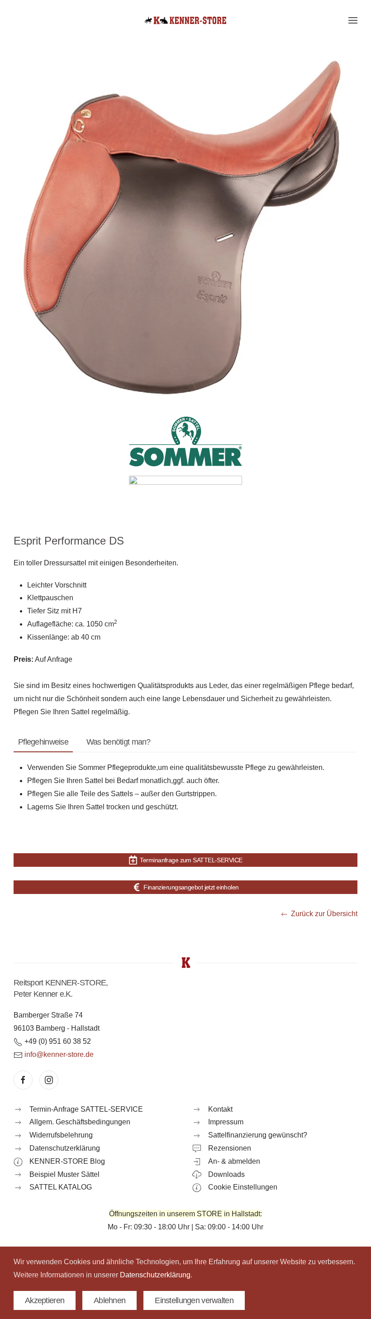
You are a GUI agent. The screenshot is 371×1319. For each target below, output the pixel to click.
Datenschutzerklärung (155, 1275)
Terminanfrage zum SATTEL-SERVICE (191, 860)
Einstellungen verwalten (194, 1300)
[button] (352, 20)
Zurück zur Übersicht (324, 914)
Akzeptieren (44, 1300)
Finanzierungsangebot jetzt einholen (190, 887)
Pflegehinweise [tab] (43, 741)
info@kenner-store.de (59, 1054)
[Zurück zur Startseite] (185, 20)
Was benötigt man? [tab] (118, 741)
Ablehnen (109, 1300)
